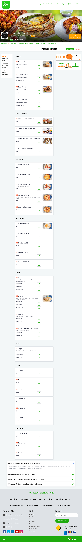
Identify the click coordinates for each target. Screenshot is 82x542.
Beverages (5, 74)
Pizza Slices (5, 65)
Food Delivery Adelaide (16, 505)
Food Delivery (13, 499)
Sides (3, 70)
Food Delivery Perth (32, 505)
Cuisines (33, 521)
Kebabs (4, 56)
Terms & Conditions (35, 526)
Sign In (64, 4)
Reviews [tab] (22, 49)
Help (77, 4)
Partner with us (55, 4)
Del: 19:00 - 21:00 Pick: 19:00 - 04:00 (75, 36)
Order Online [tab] (4, 49)
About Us (33, 516)
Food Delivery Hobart (48, 505)
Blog (32, 524)
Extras (4, 72)
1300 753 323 (45, 4)
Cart (71, 4)
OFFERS (78, 49)
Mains (4, 68)
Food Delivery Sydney (45, 499)
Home (32, 514)
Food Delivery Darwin (64, 505)
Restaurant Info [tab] (13, 49)
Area (32, 519)
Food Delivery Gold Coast (28, 499)
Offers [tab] (28, 49)
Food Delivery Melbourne (63, 499)
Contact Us (33, 531)
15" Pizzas (5, 63)
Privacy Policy (34, 528)
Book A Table (69, 49)
